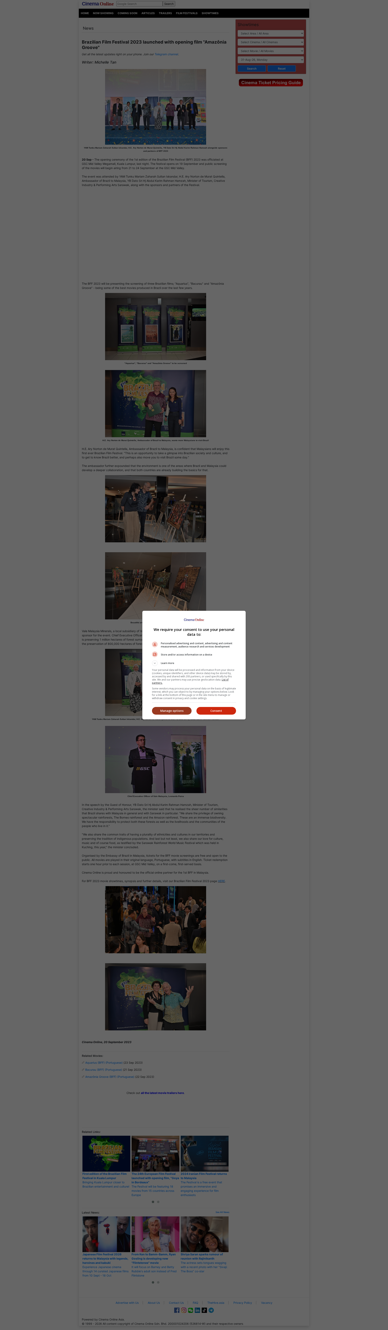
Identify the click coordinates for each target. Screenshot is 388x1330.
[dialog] (194, 665)
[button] (194, 663)
